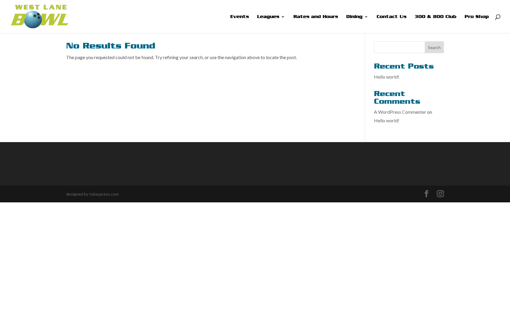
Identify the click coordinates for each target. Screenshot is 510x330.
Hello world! (386, 76)
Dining (354, 16)
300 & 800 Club (435, 16)
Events (239, 16)
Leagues (268, 16)
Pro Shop (477, 16)
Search (434, 47)
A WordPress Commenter (400, 112)
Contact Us (391, 16)
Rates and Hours (315, 16)
